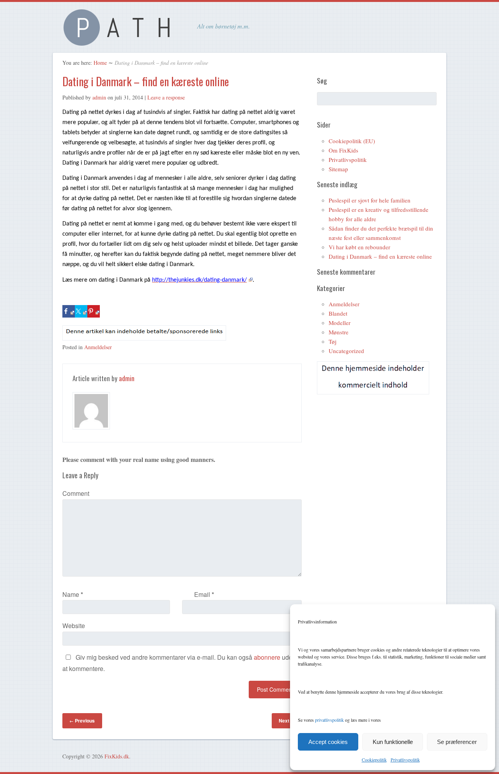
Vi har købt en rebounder (359, 247)
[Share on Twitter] (81, 311)
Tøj (332, 341)
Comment (75, 493)
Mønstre (339, 332)
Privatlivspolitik (405, 759)
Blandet (338, 313)
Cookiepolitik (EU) (352, 141)
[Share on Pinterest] (93, 311)
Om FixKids (343, 150)
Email (204, 594)
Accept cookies (328, 741)
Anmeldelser (98, 347)
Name (72, 594)
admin (99, 97)
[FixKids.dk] (120, 41)
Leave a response (166, 97)
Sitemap (338, 169)
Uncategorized (346, 351)
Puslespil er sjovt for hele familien (370, 200)
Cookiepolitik (374, 759)
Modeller (339, 323)
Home (100, 62)
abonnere (267, 657)
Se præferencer (457, 741)
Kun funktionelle (393, 741)
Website (73, 625)
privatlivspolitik (329, 720)
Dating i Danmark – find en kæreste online (145, 81)
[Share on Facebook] (68, 311)
